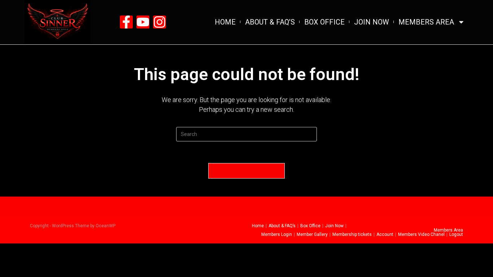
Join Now (371, 22)
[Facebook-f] (126, 22)
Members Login (276, 234)
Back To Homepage (246, 170)
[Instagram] (159, 22)
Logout (456, 234)
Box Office (324, 22)
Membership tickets (352, 234)
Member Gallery (312, 234)
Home (225, 22)
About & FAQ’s (270, 22)
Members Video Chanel (421, 234)
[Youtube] (142, 22)
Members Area (426, 22)
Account (384, 234)
